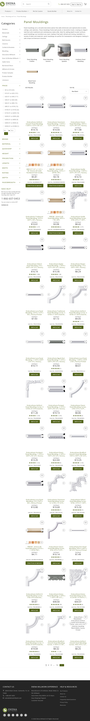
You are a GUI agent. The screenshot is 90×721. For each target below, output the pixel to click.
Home (3, 16)
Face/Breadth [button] (8, 182)
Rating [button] (5, 173)
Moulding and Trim (11, 16)
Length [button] (5, 163)
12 (57, 665)
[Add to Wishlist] (42, 98)
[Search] (49, 4)
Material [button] (6, 144)
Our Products (64, 691)
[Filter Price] (6, 133)
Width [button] (5, 168)
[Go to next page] (62, 665)
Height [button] (5, 153)
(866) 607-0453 (65, 4)
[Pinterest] (17, 715)
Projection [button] (7, 158)
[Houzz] (25, 715)
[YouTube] (13, 715)
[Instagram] (8, 715)
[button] (11, 85)
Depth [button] (5, 178)
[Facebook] (4, 715)
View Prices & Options (34, 185)
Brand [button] (5, 139)
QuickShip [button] (7, 149)
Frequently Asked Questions (68, 699)
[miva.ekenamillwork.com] (7, 4)
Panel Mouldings (21, 16)
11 (27, 165)
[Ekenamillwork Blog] (21, 715)
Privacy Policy (64, 702)
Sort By (72, 87)
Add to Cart (34, 138)
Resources (63, 705)
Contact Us (78, 11)
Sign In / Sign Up (76, 4)
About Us (69, 11)
